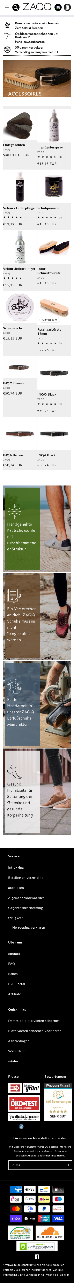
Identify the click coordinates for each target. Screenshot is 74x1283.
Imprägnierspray (50, 147)
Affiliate (14, 994)
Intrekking (16, 867)
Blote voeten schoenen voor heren (34, 1031)
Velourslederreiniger (19, 268)
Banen (13, 974)
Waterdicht (17, 1051)
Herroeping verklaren (28, 927)
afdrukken (16, 888)
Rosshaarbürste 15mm (49, 331)
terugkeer (15, 918)
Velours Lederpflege (19, 208)
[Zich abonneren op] (67, 1165)
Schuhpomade (48, 208)
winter (13, 1061)
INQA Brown (13, 455)
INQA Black (46, 455)
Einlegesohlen (14, 145)
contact (14, 953)
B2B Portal (16, 984)
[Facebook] (37, 1257)
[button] (16, 7)
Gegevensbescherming (25, 908)
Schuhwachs (13, 328)
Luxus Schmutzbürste (49, 271)
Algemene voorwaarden (26, 898)
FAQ (11, 963)
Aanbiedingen (18, 1041)
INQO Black (47, 394)
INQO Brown (13, 383)
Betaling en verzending (25, 877)
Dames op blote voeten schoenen (34, 1020)
